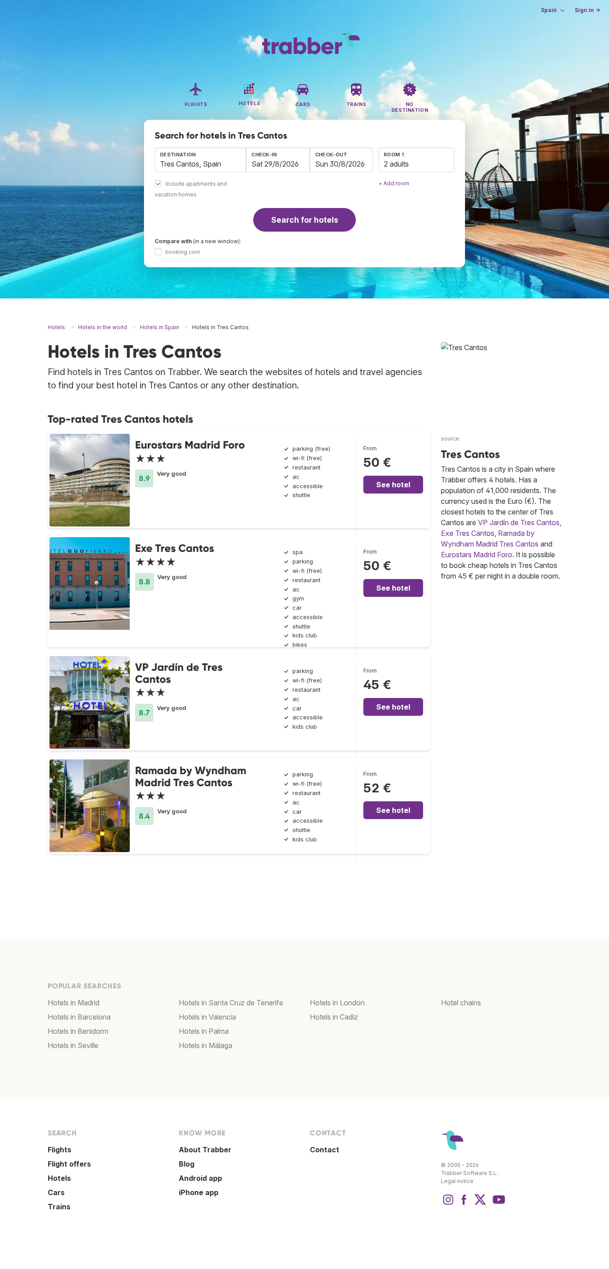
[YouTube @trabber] (497, 1204)
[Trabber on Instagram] (448, 1204)
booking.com (182, 252)
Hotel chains (461, 1002)
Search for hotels (304, 219)
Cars (56, 1192)
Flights (59, 1149)
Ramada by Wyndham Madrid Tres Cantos (190, 776)
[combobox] (200, 159)
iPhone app (198, 1192)
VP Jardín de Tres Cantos (178, 673)
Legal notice (457, 1181)
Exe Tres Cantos (174, 548)
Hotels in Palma (204, 1031)
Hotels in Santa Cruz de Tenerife (231, 1002)
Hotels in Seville (73, 1045)
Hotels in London (337, 1002)
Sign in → (587, 10)
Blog (186, 1163)
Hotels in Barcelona (79, 1016)
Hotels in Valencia (207, 1016)
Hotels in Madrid (73, 1002)
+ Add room (394, 183)
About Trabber (205, 1149)
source (450, 438)
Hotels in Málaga (205, 1045)
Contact (324, 1149)
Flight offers (69, 1163)
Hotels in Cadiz (334, 1016)
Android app (200, 1178)
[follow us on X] (480, 1204)
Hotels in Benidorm (78, 1031)
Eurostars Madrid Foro (190, 444)
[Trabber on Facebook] (464, 1204)
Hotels (59, 1178)
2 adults (396, 163)
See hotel (393, 484)
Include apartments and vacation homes (191, 189)
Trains (59, 1206)
